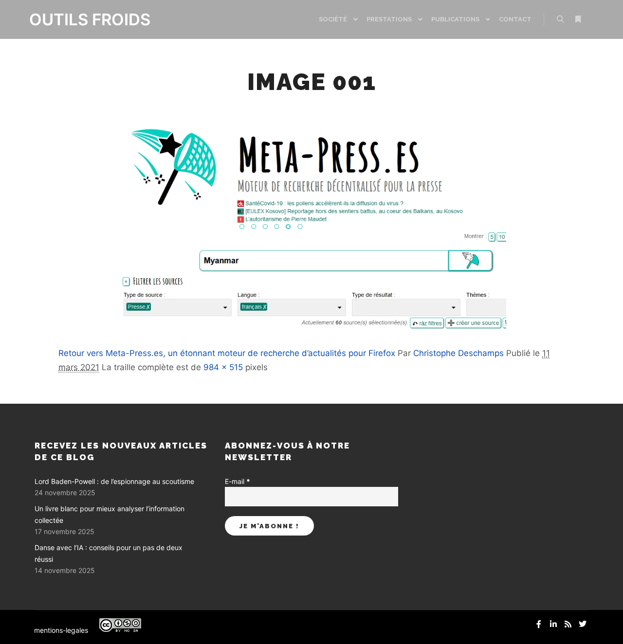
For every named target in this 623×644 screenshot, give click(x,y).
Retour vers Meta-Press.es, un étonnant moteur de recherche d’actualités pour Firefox (226, 353)
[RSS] (568, 624)
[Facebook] (538, 624)
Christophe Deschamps (458, 353)
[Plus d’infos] (577, 19)
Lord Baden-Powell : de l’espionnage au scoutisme (114, 481)
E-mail (237, 481)
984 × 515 (223, 367)
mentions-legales (61, 630)
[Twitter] (582, 624)
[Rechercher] (560, 19)
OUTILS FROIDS (78, 19)
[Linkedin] (553, 624)
